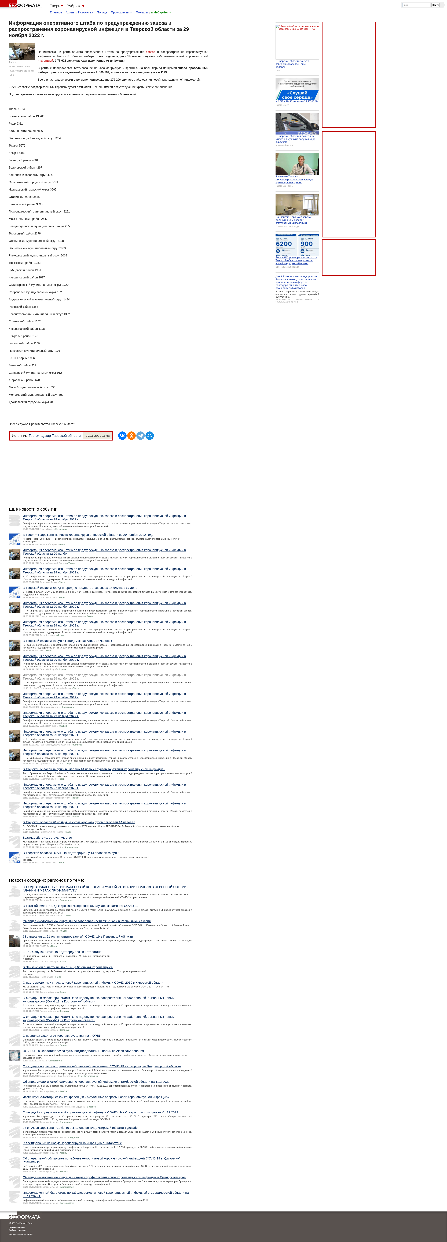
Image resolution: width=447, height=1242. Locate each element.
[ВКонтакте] (122, 435)
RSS (30, 1234)
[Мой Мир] (149, 435)
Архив (70, 12)
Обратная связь (17, 1227)
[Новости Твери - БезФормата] (21, 4)
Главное (56, 12)
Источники (85, 12)
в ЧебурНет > (161, 12)
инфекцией (45, 60)
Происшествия (121, 12)
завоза (150, 52)
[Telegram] (140, 435)
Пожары (142, 12)
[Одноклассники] (131, 435)
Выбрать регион (17, 1230)
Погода (102, 12)
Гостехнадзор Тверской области (55, 436)
